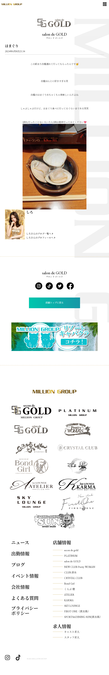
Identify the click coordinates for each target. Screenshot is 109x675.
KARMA (69, 600)
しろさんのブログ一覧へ (38, 233)
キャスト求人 (71, 632)
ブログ (18, 565)
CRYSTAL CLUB (73, 578)
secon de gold (71, 550)
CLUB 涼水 (70, 572)
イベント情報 (24, 576)
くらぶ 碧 (69, 589)
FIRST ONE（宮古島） (77, 611)
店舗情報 (62, 543)
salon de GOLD (72, 561)
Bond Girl (69, 583)
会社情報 (20, 587)
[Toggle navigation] (104, 4)
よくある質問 (24, 598)
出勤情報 (20, 554)
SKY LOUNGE (72, 605)
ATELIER (69, 594)
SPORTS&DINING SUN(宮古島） (83, 617)
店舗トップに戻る (54, 302)
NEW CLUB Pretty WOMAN (79, 567)
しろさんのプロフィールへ (39, 237)
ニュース (20, 543)
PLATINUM (70, 555)
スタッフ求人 (71, 637)
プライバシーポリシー (24, 611)
